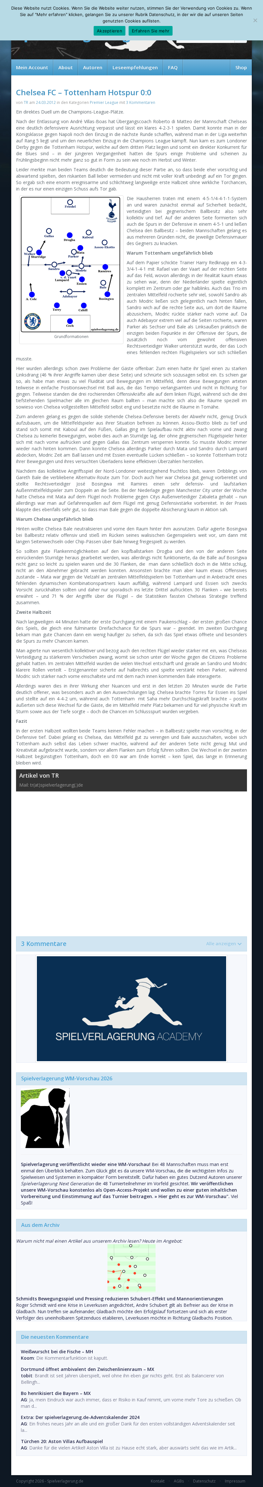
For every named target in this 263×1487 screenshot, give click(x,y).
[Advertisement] (131, 860)
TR (26, 102)
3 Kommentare (128, 944)
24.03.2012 (46, 102)
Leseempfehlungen (135, 67)
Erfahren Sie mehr (150, 30)
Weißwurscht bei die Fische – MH (57, 1351)
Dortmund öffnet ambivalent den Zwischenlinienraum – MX (87, 1369)
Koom (27, 1358)
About (65, 67)
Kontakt (158, 1481)
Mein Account (32, 67)
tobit (26, 1376)
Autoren (92, 67)
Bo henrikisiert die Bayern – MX (56, 1393)
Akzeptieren (109, 30)
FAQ (173, 67)
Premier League (104, 102)
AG (24, 1400)
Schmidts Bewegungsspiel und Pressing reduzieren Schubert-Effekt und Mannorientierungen (119, 1299)
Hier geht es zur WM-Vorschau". (194, 1196)
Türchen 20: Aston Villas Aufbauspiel (62, 1441)
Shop (241, 67)
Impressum (235, 1481)
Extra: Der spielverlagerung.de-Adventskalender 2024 (80, 1417)
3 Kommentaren (140, 102)
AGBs (179, 1481)
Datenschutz (204, 1481)
